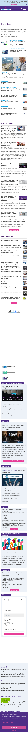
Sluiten (12, 722)
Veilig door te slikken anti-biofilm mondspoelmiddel (9, 102)
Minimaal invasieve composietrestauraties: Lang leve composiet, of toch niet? (13, 670)
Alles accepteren (14, 727)
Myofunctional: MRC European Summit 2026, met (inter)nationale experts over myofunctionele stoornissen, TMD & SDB (13, 524)
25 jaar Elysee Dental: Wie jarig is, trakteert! (13, 520)
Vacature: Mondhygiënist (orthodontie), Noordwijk (12, 585)
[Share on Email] (9, 311)
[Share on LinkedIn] (12, 311)
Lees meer (14, 4)
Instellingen (14, 730)
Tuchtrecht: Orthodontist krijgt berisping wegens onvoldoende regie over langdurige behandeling (13, 673)
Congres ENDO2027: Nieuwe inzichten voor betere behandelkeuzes (8, 144)
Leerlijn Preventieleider (8, 517)
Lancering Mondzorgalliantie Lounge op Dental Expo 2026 (10, 89)
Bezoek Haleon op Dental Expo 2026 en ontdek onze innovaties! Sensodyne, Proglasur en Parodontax (18, 44)
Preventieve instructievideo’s (8, 108)
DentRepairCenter (8, 472)
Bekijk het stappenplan (16, 564)
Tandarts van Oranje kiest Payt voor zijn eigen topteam (8, 127)
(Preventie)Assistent (10, 624)
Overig (6, 625)
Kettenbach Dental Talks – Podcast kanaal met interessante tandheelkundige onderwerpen (13, 427)
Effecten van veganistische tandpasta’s (8, 83)
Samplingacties (11, 366)
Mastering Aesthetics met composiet (11, 509)
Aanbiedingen (11, 372)
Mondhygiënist (8, 622)
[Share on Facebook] (15, 311)
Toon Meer (14, 302)
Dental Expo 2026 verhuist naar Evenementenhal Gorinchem (9, 96)
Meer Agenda (24, 79)
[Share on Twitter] (18, 311)
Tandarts (7, 620)
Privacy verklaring (6, 722)
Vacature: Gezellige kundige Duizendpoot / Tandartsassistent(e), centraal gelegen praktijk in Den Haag (13, 579)
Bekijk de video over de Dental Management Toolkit (13, 702)
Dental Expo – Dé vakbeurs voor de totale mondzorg (18, 51)
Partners (9, 377)
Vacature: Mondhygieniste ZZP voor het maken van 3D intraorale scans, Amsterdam (13, 573)
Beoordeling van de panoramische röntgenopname (13, 676)
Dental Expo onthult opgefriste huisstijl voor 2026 (9, 114)
